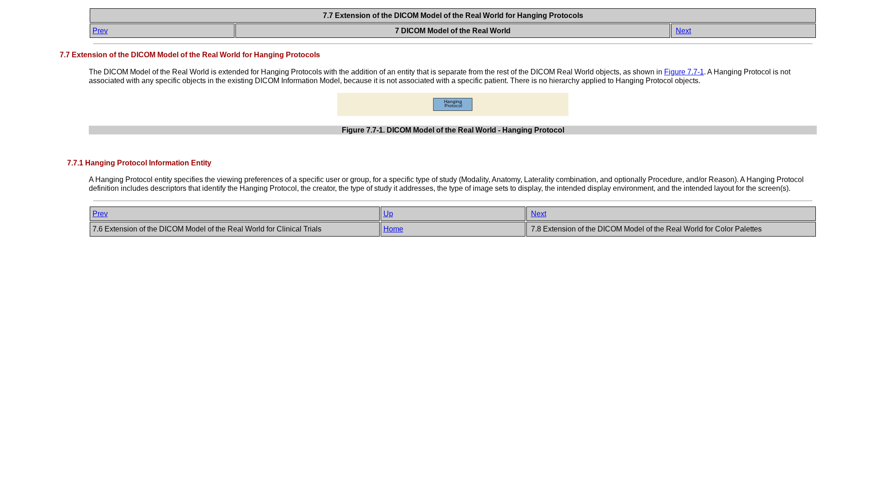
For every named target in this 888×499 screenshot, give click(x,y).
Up (388, 214)
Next (683, 31)
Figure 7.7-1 (684, 72)
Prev (100, 31)
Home (393, 229)
